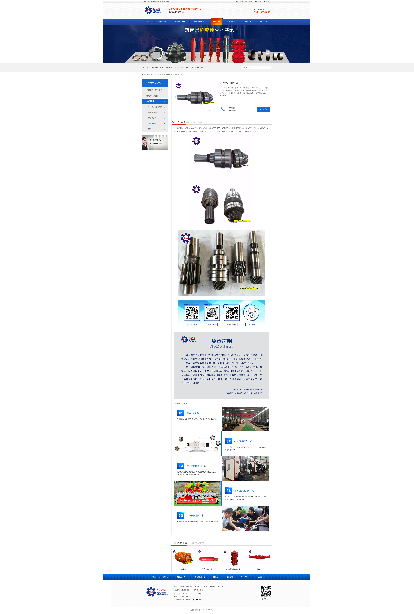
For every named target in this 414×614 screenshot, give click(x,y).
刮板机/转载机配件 (166, 67)
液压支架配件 (178, 67)
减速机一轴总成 (180, 74)
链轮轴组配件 (180, 22)
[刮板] (259, 558)
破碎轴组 (155, 67)
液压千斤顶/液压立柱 (208, 569)
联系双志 (259, 1)
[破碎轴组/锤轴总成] (234, 558)
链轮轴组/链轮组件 (154, 90)
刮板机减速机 (182, 569)
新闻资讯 (232, 22)
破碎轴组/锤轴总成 (233, 569)
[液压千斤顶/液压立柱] (208, 558)
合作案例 (248, 22)
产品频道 (160, 74)
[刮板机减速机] (183, 558)
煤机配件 (216, 22)
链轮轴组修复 (199, 22)
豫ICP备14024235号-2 (217, 587)
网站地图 (268, 1)
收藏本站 (249, 1)
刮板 (258, 569)
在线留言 (240, 1)
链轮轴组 (162, 22)
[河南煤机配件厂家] (207, 62)
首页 (148, 22)
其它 (150, 129)
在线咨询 (263, 109)
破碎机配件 (189, 67)
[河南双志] (153, 14)
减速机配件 (199, 67)
